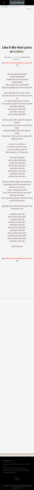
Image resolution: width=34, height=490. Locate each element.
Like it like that (15, 57)
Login (17, 477)
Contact (17, 479)
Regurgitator (16, 59)
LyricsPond (4, 7)
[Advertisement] (17, 27)
